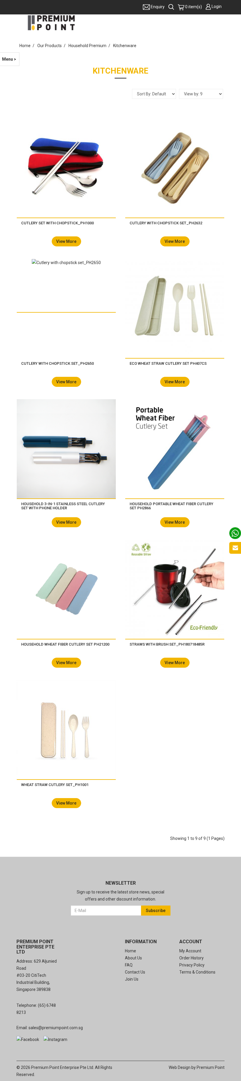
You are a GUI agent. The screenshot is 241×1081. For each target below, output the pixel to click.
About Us (133, 958)
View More (66, 241)
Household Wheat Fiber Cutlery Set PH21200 (65, 644)
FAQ (129, 965)
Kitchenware (124, 45)
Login (217, 6)
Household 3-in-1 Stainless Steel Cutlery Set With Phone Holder (63, 506)
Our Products (49, 45)
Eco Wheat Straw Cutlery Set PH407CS (168, 363)
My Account (190, 951)
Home (25, 45)
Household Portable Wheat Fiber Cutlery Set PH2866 (171, 506)
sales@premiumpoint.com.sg (56, 1027)
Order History (191, 958)
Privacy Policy (192, 965)
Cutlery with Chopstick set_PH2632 (166, 223)
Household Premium (87, 45)
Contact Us (135, 972)
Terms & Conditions (197, 972)
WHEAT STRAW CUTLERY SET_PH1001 (54, 784)
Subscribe (155, 910)
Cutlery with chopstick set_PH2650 (57, 363)
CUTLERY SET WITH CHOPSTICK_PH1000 (57, 223)
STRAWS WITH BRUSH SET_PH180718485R (167, 644)
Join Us (131, 979)
